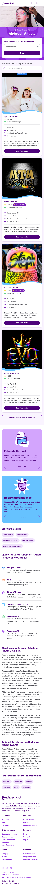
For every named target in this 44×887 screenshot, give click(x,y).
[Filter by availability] (24, 68)
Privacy (11, 872)
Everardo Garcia (11, 373)
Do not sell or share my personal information (18, 877)
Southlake (6, 781)
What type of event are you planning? (19, 41)
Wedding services (30, 859)
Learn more (22, 518)
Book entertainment (10, 834)
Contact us (27, 837)
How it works (28, 820)
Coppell (29, 781)
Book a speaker (8, 837)
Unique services (29, 857)
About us (5, 820)
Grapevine (18, 781)
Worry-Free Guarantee (13, 507)
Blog (3, 822)
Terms (4, 872)
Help (25, 834)
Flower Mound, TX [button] (23, 30)
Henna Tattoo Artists (10, 540)
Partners (5, 825)
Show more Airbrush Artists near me (22, 417)
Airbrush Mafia (11, 287)
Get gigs (5, 854)
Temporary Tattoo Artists (12, 546)
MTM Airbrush (10, 202)
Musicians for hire (9, 840)
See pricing (22, 466)
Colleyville (26, 787)
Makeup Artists (28, 540)
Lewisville (6, 787)
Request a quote (30, 825)
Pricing (4, 857)
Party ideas (27, 822)
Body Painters (8, 535)
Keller (16, 787)
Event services (29, 854)
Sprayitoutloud (11, 116)
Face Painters (22, 535)
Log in (25, 840)
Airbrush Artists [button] (22, 33)
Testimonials (7, 859)
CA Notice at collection (10, 875)
